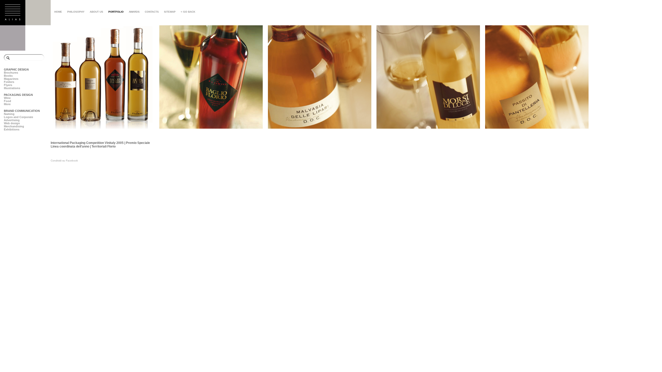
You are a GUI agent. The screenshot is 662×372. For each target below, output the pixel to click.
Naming (9, 113)
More (7, 104)
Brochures (11, 72)
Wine (7, 97)
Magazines (11, 78)
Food (7, 101)
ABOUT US (96, 11)
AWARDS (134, 11)
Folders (9, 81)
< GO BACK (188, 11)
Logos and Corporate (18, 117)
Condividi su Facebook (64, 160)
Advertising (12, 120)
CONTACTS (152, 11)
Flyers (8, 85)
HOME (58, 11)
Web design (12, 123)
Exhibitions (11, 129)
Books (8, 75)
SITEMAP (170, 11)
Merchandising (14, 126)
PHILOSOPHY (76, 11)
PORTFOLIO (116, 11)
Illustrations (12, 88)
